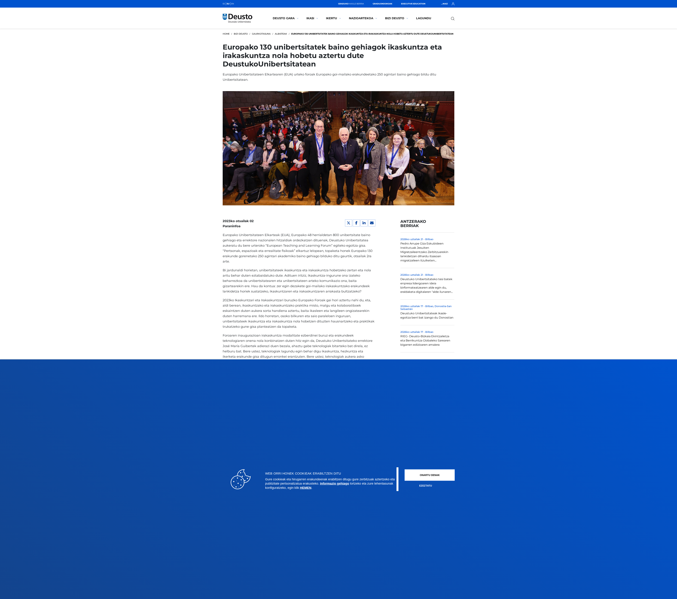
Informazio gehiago (334, 483)
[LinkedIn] (364, 223)
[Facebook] (356, 223)
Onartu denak (430, 475)
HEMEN (305, 488)
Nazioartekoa (361, 18)
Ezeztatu (425, 485)
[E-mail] (371, 223)
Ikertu (331, 18)
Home (226, 33)
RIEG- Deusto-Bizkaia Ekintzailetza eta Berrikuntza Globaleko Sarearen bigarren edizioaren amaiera (425, 340)
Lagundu (423, 18)
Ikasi (310, 18)
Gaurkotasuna (261, 33)
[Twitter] (348, 223)
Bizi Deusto (394, 18)
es (224, 3)
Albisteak (281, 33)
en (232, 3)
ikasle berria (351, 3)
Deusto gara (284, 18)
